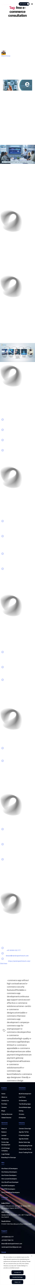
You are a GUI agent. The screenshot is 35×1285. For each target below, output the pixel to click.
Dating (21, 1111)
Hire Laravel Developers (9, 1179)
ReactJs (4, 1128)
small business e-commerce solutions (18, 1064)
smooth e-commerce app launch (15, 1070)
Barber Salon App (24, 1142)
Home (3, 1094)
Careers (4, 1107)
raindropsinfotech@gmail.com (11, 1247)
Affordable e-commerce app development (17, 993)
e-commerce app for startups (18, 1025)
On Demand (23, 1100)
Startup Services (6, 1114)
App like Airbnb (23, 1139)
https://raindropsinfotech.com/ (19, 961)
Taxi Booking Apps (25, 1104)
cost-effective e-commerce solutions (19, 1002)
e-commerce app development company (17, 1019)
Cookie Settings (17, 1277)
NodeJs (3, 1132)
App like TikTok (24, 1132)
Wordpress (5, 1139)
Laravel (3, 1135)
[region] (17, 1269)
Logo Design (5, 1154)
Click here (4, 963)
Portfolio (4, 1104)
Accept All (17, 1272)
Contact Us (5, 1100)
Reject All (17, 1282)
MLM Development (25, 1094)
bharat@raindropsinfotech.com (17, 956)
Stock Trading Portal (25, 1152)
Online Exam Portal (25, 1149)
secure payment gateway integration (19, 1057)
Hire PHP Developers (8, 1185)
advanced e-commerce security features (17, 986)
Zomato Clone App (25, 1128)
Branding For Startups (8, 1157)
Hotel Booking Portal (25, 1146)
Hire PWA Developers (8, 1189)
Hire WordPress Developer (9, 1182)
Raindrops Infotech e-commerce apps (18, 1045)
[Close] (32, 1256)
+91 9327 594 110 (7, 1240)
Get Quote (23, 4)
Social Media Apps (25, 1107)
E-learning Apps (24, 1135)
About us (4, 1097)
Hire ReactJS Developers (9, 1168)
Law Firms (22, 1097)
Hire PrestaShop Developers (10, 1192)
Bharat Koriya (5, 56)
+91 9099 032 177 (14, 950)
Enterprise (22, 1117)
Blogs (3, 1111)
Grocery (21, 1114)
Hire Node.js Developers (9, 1172)
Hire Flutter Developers (8, 1175)
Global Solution (6, 1117)
